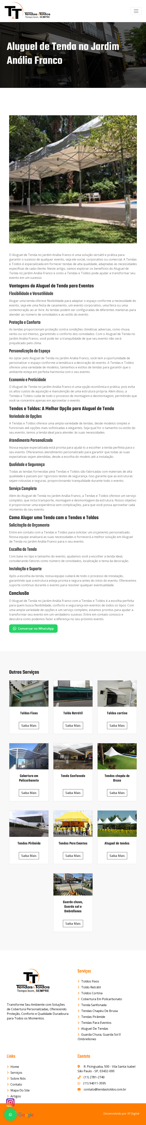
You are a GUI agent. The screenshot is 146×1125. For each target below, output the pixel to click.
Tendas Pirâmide (93, 1017)
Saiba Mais (28, 725)
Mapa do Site (20, 1090)
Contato (16, 1084)
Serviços (16, 1072)
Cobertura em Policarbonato (101, 999)
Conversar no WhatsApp (36, 628)
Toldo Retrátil (91, 987)
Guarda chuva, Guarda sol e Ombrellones (99, 1036)
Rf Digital (133, 1113)
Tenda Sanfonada (93, 1005)
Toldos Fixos (90, 981)
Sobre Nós (18, 1078)
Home (14, 1067)
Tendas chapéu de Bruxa (99, 1011)
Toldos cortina (91, 993)
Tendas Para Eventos (96, 1023)
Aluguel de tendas (94, 1028)
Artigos (15, 1096)
